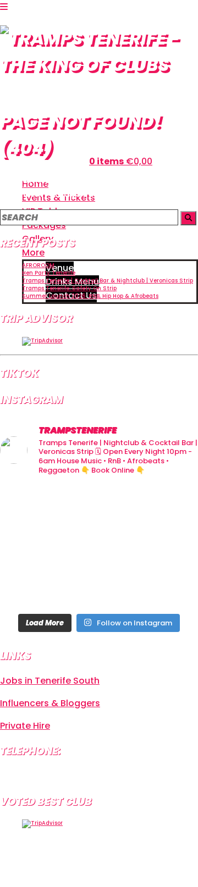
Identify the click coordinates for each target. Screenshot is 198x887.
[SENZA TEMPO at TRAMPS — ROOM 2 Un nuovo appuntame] (31, 546)
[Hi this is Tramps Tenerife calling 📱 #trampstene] (31, 506)
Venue (60, 268)
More (33, 252)
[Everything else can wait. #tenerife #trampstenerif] (167, 506)
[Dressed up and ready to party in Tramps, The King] (99, 546)
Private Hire (25, 725)
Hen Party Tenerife (48, 272)
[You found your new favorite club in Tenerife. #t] (31, 586)
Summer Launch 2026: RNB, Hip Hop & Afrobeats (90, 296)
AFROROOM (38, 265)
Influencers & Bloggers (50, 703)
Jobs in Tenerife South (50, 680)
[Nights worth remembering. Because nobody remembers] (99, 506)
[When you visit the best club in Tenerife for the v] (167, 546)
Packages (44, 225)
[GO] (188, 218)
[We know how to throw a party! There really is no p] (99, 586)
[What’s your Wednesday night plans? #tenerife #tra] (167, 586)
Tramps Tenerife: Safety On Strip (69, 288)
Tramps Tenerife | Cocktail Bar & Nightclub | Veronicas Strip (107, 280)
